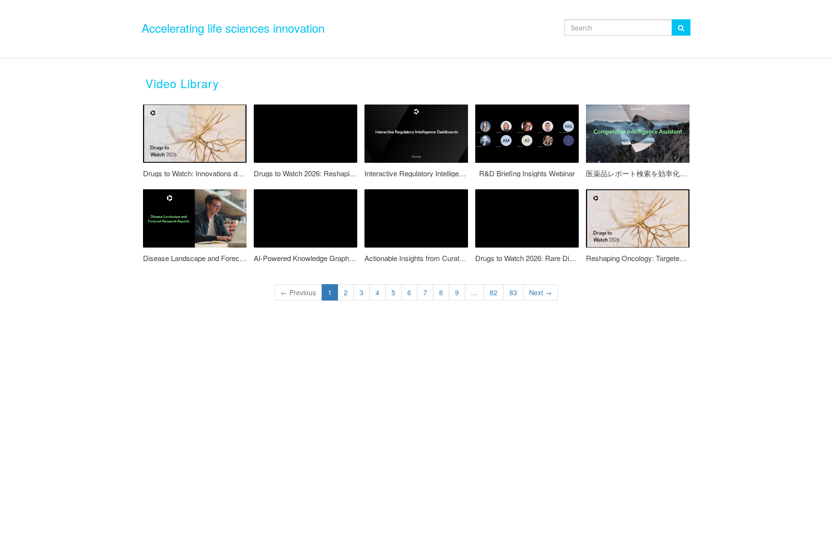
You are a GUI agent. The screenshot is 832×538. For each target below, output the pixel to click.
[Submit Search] (681, 27)
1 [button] (330, 292)
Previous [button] (298, 292)
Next (540, 292)
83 (513, 292)
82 (493, 292)
